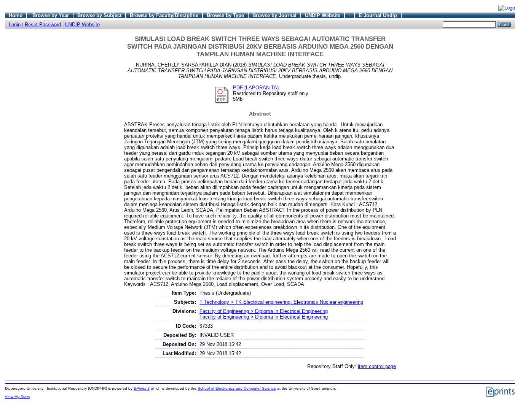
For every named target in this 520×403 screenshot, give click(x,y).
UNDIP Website (322, 15)
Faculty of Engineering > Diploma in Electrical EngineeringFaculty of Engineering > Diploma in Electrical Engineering (263, 314)
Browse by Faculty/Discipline (164, 15)
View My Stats (17, 397)
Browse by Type (225, 15)
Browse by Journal (274, 15)
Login (15, 24)
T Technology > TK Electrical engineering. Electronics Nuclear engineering (281, 302)
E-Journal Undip (378, 15)
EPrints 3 (142, 388)
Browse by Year (50, 15)
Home (15, 15)
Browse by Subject (99, 15)
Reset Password (43, 24)
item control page (377, 366)
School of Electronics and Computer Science (237, 388)
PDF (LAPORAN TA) (256, 87)
